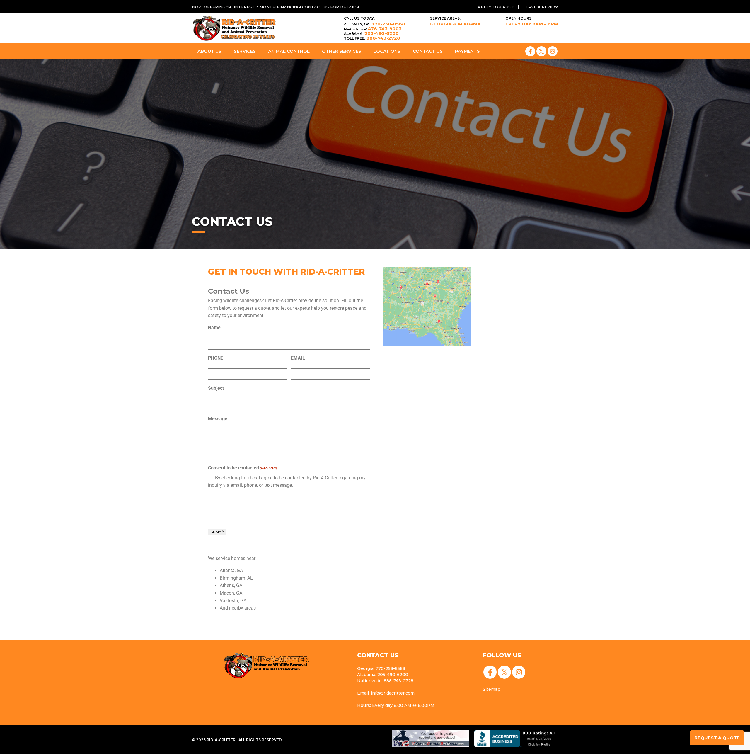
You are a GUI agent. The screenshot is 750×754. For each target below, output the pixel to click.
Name (214, 327)
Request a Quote (717, 738)
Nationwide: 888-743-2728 (385, 680)
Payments (467, 51)
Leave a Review (540, 6)
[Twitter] (541, 51)
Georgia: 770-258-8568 (381, 668)
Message (217, 418)
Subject (216, 388)
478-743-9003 (373, 28)
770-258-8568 (374, 24)
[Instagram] (553, 51)
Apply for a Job (496, 6)
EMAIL (298, 358)
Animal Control (289, 51)
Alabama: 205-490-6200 (382, 674)
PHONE (215, 358)
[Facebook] (530, 51)
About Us (209, 51)
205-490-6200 (371, 33)
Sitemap (491, 689)
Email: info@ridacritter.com (386, 693)
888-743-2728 (372, 38)
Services (245, 51)
